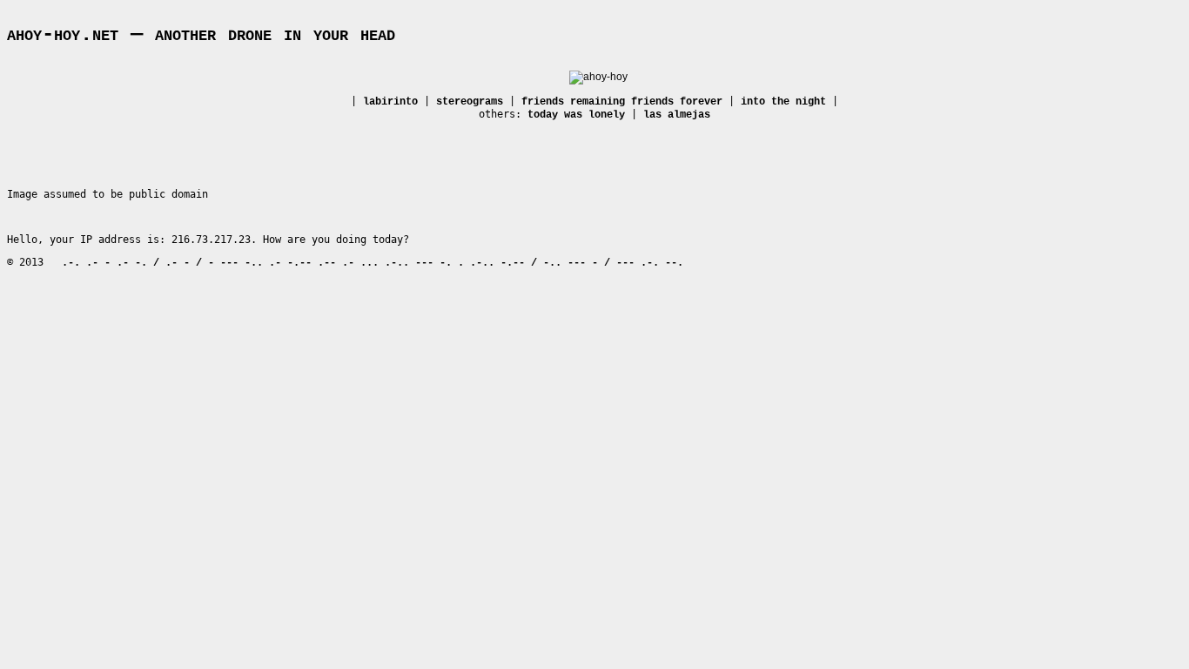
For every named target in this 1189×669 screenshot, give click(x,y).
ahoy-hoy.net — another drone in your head (201, 34)
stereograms (469, 102)
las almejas (676, 115)
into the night (783, 102)
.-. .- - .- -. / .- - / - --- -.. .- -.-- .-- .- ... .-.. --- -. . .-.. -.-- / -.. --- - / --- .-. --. (372, 263)
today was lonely (576, 115)
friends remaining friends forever (621, 102)
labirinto (390, 102)
